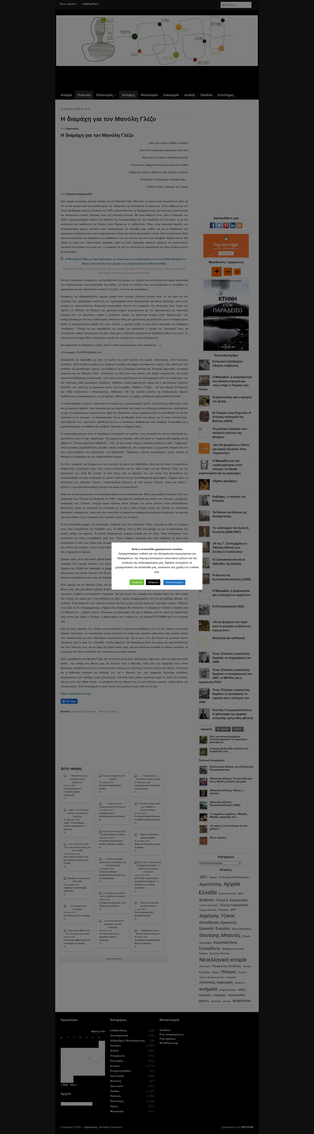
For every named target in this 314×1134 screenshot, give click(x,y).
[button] (137, 582)
